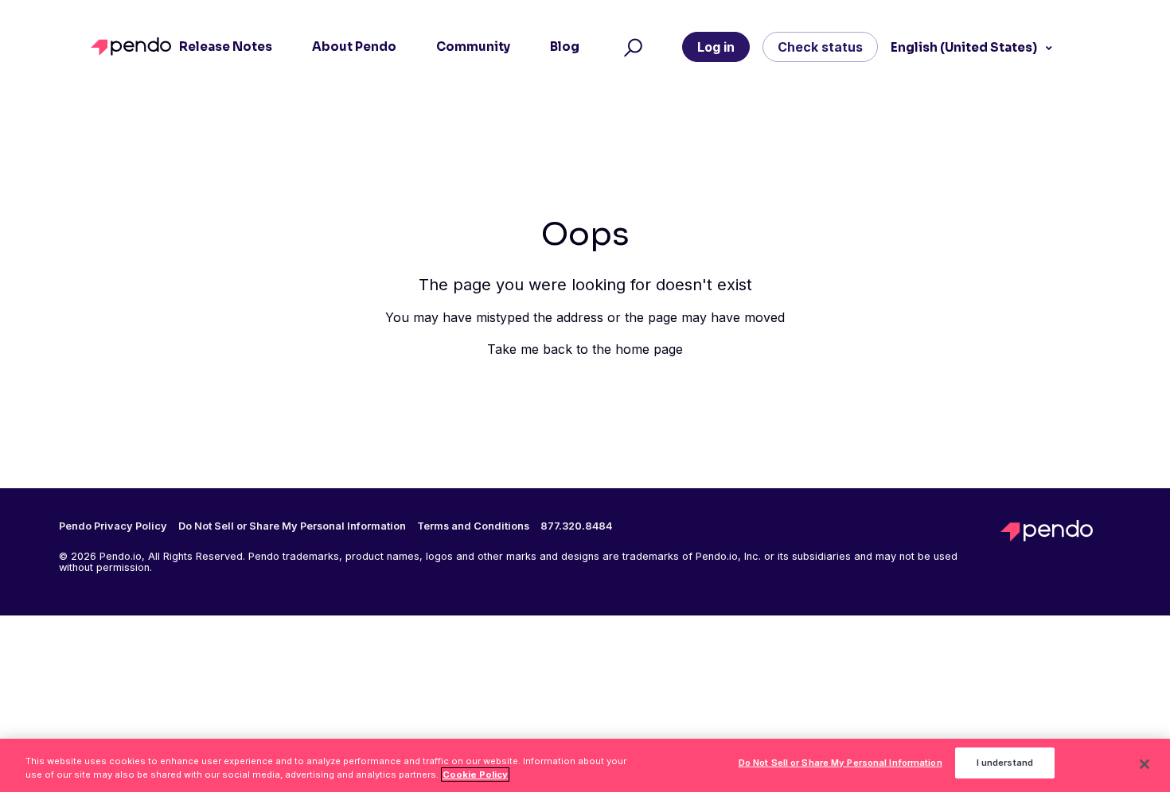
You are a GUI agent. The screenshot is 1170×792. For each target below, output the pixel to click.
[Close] (1144, 764)
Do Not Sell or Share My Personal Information (840, 763)
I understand (1005, 763)
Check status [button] (820, 47)
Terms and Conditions (473, 526)
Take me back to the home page (585, 349)
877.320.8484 (576, 526)
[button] (630, 47)
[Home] (135, 46)
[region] (585, 765)
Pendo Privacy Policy (113, 526)
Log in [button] (716, 47)
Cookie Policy (475, 774)
